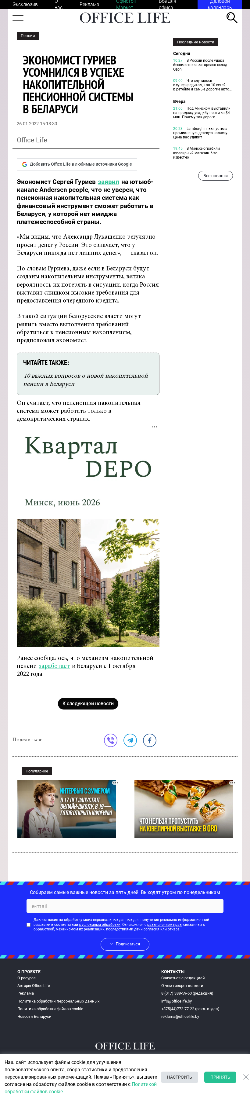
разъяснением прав (164, 924)
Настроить (179, 1077)
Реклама (89, 4)
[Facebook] (150, 740)
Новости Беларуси (34, 1016)
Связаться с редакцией (183, 978)
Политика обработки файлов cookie (50, 1009)
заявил (108, 181)
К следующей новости (88, 703)
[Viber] (111, 740)
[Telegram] (130, 740)
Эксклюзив (25, 4)
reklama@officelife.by (180, 1016)
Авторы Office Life (33, 985)
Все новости (215, 175)
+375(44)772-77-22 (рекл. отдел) (190, 1009)
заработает (54, 666)
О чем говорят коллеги (182, 985)
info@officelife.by (176, 1001)
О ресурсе (26, 978)
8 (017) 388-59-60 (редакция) (187, 993)
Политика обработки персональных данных (58, 1001)
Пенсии (28, 35)
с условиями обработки (99, 924)
